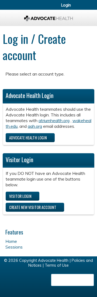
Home (11, 241)
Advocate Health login (28, 138)
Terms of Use (57, 265)
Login (66, 5)
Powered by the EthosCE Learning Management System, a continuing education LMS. (72, 279)
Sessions (14, 247)
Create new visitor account (32, 207)
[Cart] (81, 8)
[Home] (48, 16)
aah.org (35, 126)
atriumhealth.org (54, 120)
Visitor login (20, 196)
